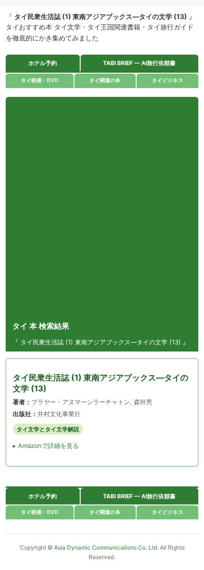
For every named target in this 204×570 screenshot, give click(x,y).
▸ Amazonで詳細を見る (46, 445)
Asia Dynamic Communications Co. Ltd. (107, 547)
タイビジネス (167, 80)
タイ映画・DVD (39, 80)
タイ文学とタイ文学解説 (48, 429)
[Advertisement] (102, 208)
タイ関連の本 (105, 80)
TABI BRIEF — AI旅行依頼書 (139, 62)
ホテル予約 (42, 62)
